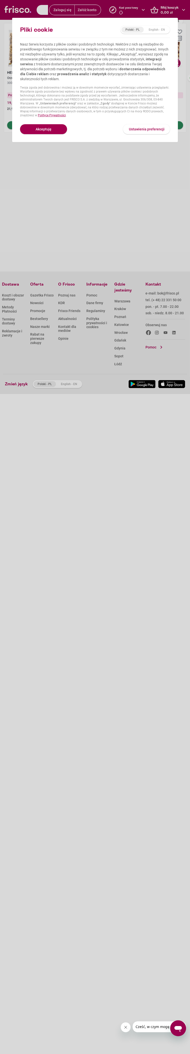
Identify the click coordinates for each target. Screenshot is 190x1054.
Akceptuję (43, 129)
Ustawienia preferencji (147, 129)
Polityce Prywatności (52, 115)
